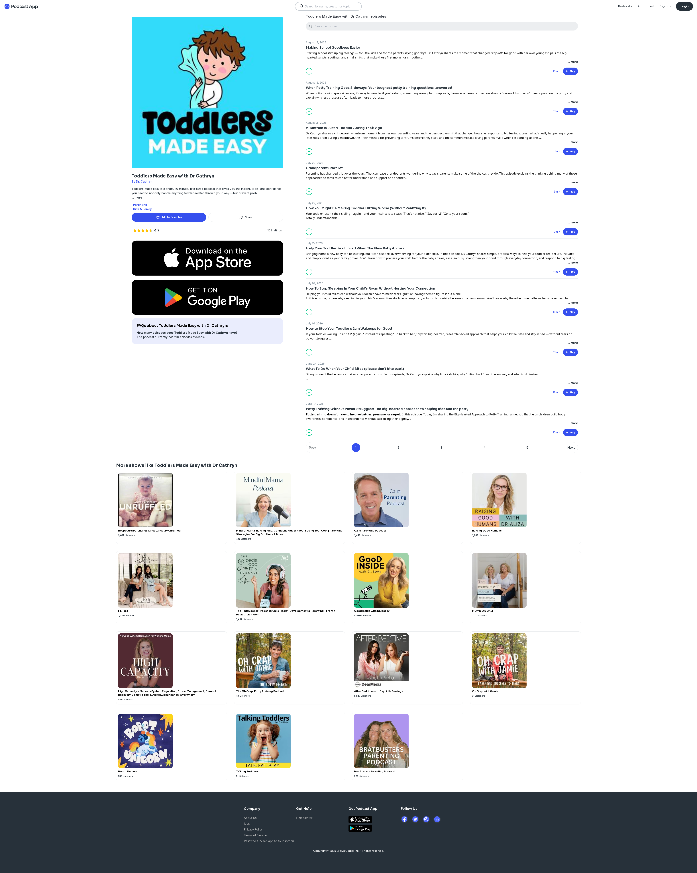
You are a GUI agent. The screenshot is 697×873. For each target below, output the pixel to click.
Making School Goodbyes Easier (333, 48)
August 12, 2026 (316, 82)
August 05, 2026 (316, 122)
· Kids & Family (142, 209)
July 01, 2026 (314, 323)
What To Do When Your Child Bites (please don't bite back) (355, 369)
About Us (250, 818)
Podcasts (625, 6)
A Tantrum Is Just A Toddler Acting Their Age (344, 128)
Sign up (664, 6)
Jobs (247, 824)
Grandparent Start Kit (324, 168)
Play (572, 71)
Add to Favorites (172, 217)
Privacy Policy (253, 829)
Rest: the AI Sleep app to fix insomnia (269, 841)
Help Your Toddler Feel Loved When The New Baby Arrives (355, 248)
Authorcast (645, 6)
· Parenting (139, 205)
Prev (312, 447)
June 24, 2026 (315, 363)
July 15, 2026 (314, 243)
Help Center (304, 818)
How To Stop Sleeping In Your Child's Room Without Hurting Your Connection (370, 288)
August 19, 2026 (316, 42)
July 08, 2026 (314, 283)
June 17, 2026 (314, 403)
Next (571, 447)
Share (248, 217)
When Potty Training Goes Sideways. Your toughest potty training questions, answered (379, 88)
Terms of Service (255, 835)
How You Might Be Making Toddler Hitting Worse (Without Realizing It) (366, 208)
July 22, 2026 (314, 203)
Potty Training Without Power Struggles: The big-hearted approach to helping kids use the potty (387, 409)
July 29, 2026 (314, 162)
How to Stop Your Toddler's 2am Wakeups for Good (349, 329)
